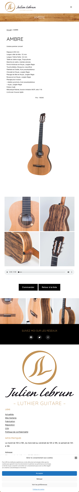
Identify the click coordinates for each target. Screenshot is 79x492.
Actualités (9, 414)
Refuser (39, 479)
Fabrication (10, 421)
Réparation (10, 425)
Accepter (39, 473)
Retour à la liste (49, 287)
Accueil (9, 30)
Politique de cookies (38, 489)
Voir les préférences (39, 485)
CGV (7, 428)
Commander (28, 287)
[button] (76, 458)
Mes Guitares (10, 418)
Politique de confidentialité (16, 432)
